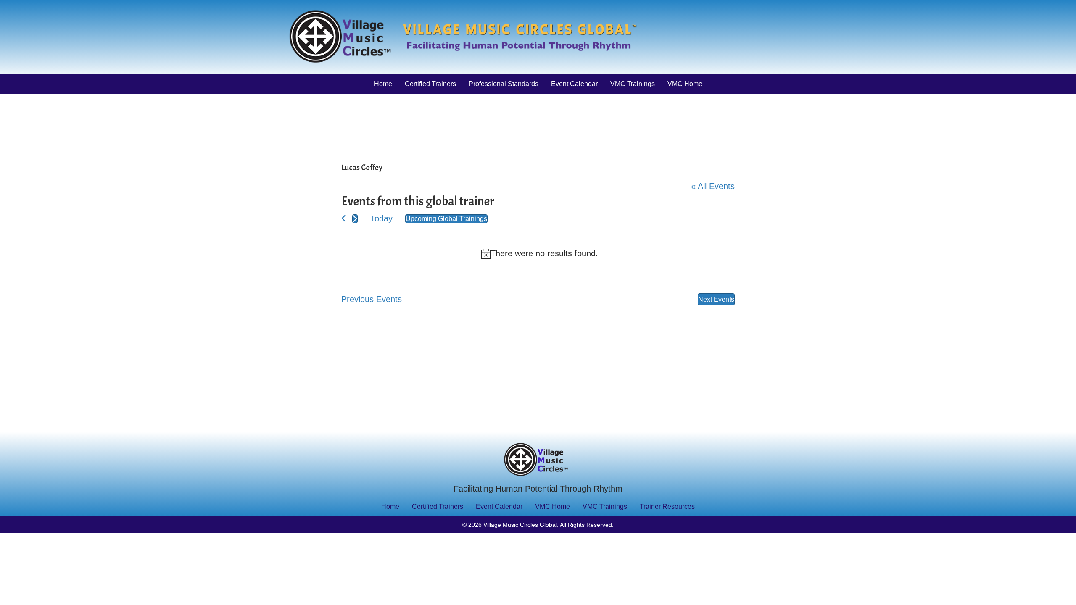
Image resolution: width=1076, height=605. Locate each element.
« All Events (713, 186)
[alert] (540, 253)
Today (381, 218)
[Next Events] (355, 218)
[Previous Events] (343, 218)
